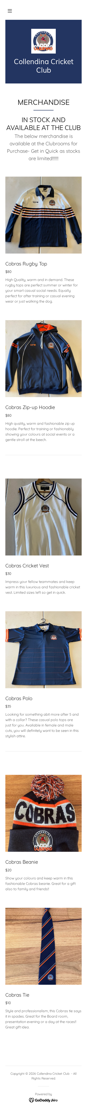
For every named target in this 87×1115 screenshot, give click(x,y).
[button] (9, 10)
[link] (43, 41)
